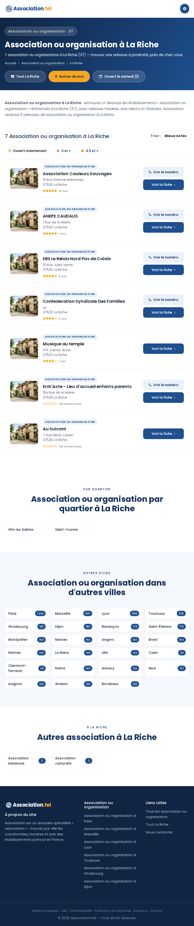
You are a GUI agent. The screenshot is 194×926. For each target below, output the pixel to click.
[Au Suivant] (24, 433)
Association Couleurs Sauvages (77, 174)
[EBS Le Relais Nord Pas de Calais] (24, 263)
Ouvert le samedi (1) (121, 76)
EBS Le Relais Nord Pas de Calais (77, 259)
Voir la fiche (162, 184)
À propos (140, 910)
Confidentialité (81, 910)
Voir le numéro (165, 172)
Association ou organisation (43, 63)
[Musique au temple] (24, 348)
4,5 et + (92, 150)
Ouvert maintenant (30, 150)
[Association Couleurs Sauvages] (24, 178)
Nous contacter (159, 832)
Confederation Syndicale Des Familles (84, 301)
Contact (156, 910)
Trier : (156, 136)
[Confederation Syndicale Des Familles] (24, 306)
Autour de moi (71, 76)
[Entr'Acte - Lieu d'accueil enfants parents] (24, 391)
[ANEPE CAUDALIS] (24, 221)
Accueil (10, 63)
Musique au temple (63, 344)
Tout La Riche (27, 76)
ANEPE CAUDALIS (60, 216)
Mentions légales (45, 910)
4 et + (66, 150)
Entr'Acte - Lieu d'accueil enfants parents (87, 386)
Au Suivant (54, 429)
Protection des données (112, 910)
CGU (64, 910)
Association (32, 8)
